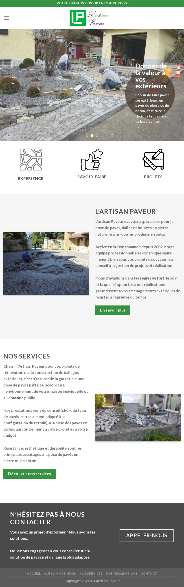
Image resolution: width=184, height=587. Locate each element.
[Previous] (9, 85)
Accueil (34, 573)
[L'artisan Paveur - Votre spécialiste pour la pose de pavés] (92, 18)
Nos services (91, 573)
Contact (149, 573)
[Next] (175, 85)
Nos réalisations (122, 573)
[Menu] (6, 18)
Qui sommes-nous (60, 573)
